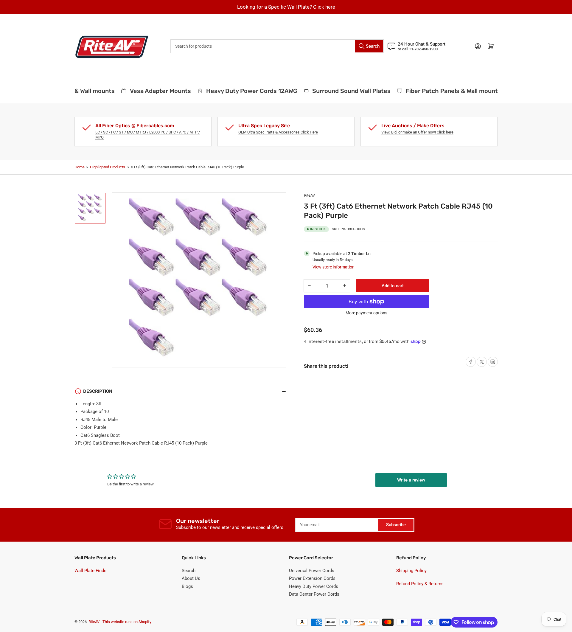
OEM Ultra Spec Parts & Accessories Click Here (278, 132)
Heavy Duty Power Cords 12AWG (245, 90)
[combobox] (277, 46)
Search (188, 570)
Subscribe (396, 524)
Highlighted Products (107, 167)
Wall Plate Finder (91, 570)
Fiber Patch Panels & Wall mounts (447, 90)
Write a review (411, 480)
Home (79, 167)
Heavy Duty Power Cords (313, 586)
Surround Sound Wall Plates (346, 90)
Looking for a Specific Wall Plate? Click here (286, 7)
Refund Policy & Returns (420, 583)
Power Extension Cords (312, 578)
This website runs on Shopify (126, 621)
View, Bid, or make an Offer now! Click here (417, 132)
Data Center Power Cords (314, 594)
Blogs (187, 586)
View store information (334, 267)
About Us (191, 578)
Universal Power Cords (311, 570)
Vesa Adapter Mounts (154, 90)
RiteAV (309, 195)
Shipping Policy (411, 570)
